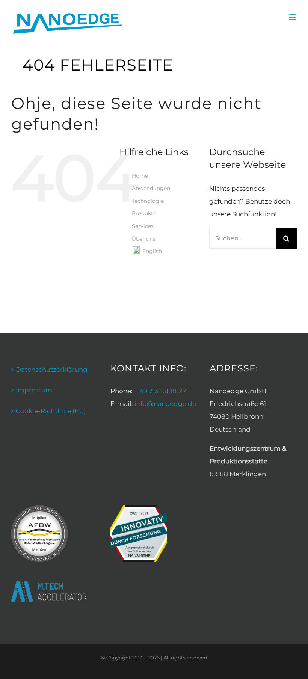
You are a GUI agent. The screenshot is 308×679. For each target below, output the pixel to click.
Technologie (148, 201)
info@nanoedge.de (165, 403)
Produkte (144, 213)
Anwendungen (151, 188)
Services (143, 226)
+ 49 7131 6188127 (160, 391)
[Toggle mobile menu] (293, 17)
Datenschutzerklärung (52, 369)
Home (140, 175)
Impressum (34, 390)
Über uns (144, 238)
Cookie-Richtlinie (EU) (51, 411)
